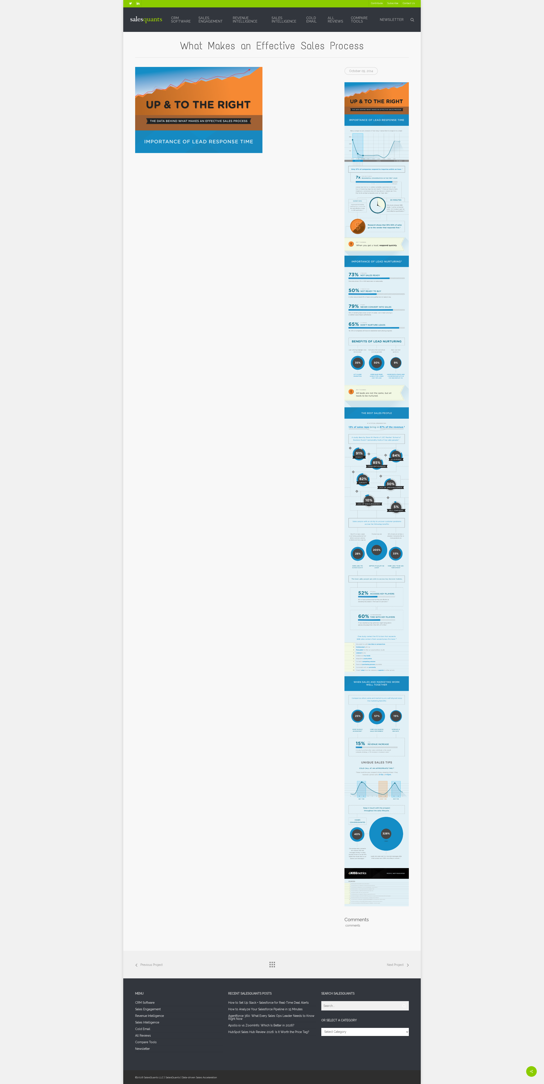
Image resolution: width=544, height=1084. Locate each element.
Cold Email (142, 1029)
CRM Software (144, 1002)
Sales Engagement (148, 1009)
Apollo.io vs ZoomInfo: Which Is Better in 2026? (261, 1025)
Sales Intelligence (147, 1022)
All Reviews (143, 1035)
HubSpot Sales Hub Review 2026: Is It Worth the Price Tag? (268, 1032)
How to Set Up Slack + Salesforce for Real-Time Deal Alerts (268, 1002)
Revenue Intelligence (149, 1015)
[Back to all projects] (272, 963)
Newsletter (142, 1048)
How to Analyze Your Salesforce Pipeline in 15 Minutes (265, 1009)
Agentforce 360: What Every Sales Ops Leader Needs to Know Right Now (271, 1017)
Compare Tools (146, 1042)
